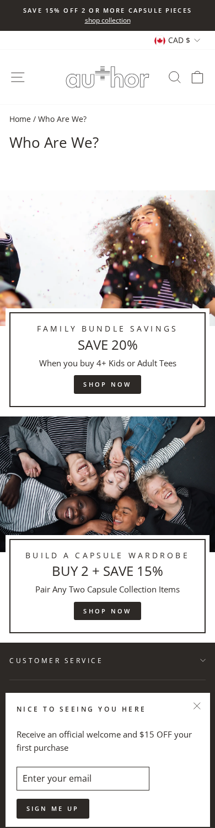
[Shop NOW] (107, 303)
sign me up (52, 808)
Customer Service (56, 660)
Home (20, 119)
